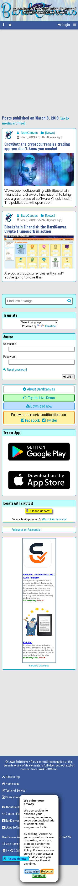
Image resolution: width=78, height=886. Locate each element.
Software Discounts (39, 665)
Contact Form (13, 814)
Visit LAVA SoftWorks (18, 844)
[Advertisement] (39, 72)
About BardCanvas (40, 389)
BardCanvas (29, 132)
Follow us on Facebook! (26, 530)
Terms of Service (15, 790)
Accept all (39, 875)
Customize (32, 871)
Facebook (32, 420)
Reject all (47, 871)
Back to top (12, 777)
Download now (41, 406)
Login (65, 25)
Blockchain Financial (54, 519)
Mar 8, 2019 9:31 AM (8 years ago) (41, 137)
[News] (49, 132)
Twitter (51, 420)
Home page (12, 784)
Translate (50, 326)
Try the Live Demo (41, 397)
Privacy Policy (13, 797)
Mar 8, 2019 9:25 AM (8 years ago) (41, 220)
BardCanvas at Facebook (20, 821)
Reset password (16, 369)
